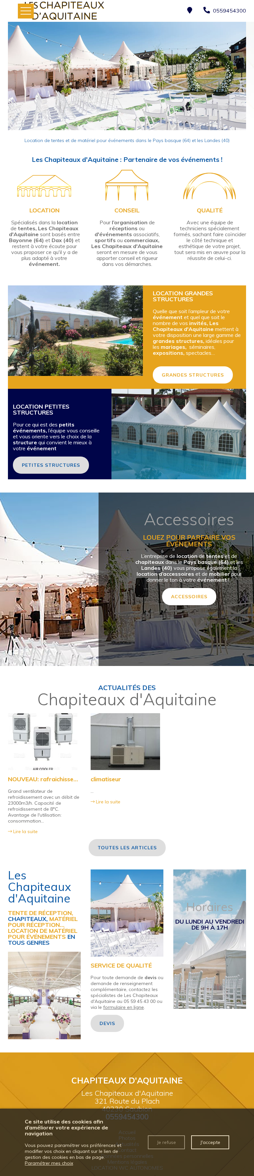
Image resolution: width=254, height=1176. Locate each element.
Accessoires (189, 597)
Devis (107, 1023)
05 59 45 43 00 (139, 1001)
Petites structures (51, 465)
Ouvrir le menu (26, 11)
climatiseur (106, 779)
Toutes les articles (127, 848)
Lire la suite (25, 831)
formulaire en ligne (123, 1007)
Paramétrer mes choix (49, 1163)
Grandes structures (193, 375)
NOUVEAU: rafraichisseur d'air (51, 779)
